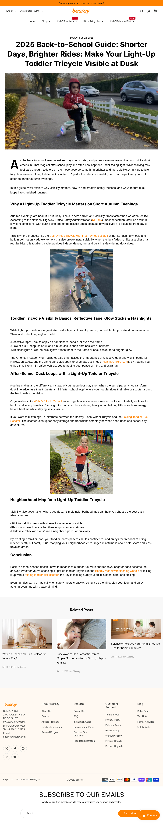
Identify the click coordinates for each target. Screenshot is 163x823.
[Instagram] (23, 748)
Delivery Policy (113, 725)
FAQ (76, 716)
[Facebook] (14, 748)
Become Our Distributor (80, 734)
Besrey (79, 779)
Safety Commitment (52, 727)
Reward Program (50, 732)
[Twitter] (6, 748)
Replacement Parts (84, 727)
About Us (46, 711)
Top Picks (142, 716)
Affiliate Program (50, 721)
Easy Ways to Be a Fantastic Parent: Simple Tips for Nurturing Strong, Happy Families (81, 658)
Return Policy (112, 730)
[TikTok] (6, 756)
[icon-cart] (155, 11)
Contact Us (79, 711)
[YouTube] (14, 756)
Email (29, 813)
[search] (141, 11)
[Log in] (148, 11)
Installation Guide (82, 721)
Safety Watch (144, 727)
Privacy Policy (112, 719)
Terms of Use (112, 714)
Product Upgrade (114, 746)
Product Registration (84, 740)
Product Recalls (113, 741)
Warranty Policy (113, 735)
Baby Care (143, 711)
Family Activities (145, 721)
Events (45, 716)
